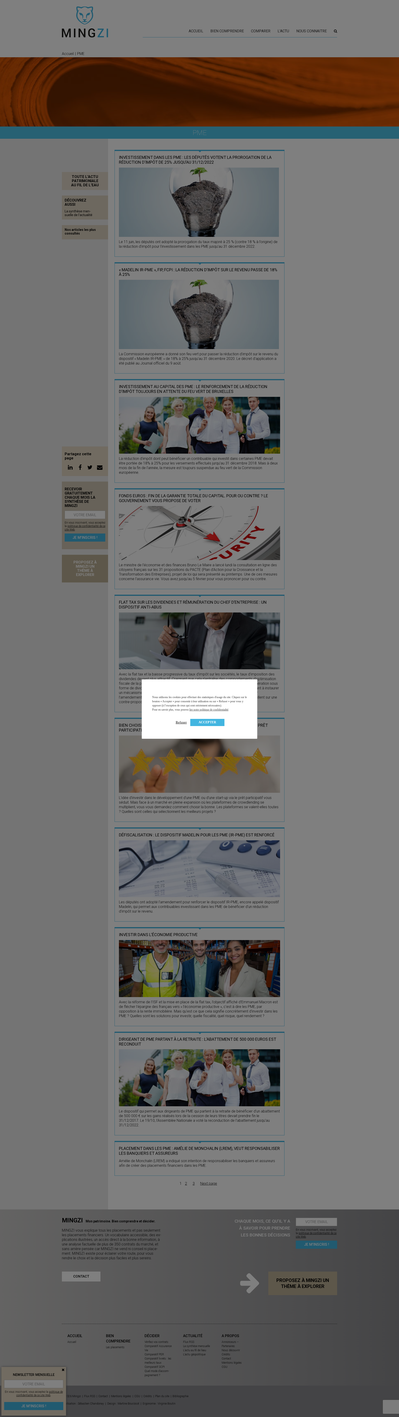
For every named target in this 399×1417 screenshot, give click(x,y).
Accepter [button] (207, 722)
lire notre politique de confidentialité (208, 709)
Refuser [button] (181, 722)
